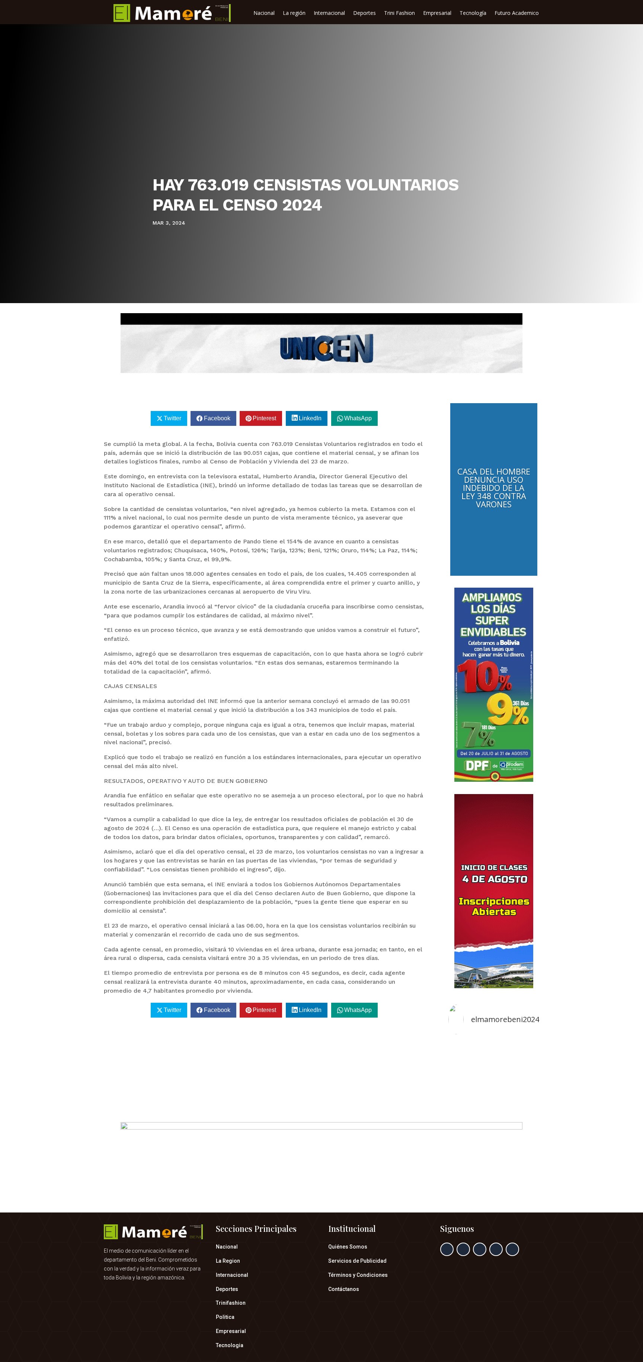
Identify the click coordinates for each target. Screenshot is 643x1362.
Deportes (364, 13)
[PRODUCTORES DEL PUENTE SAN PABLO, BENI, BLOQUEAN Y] (493, 1068)
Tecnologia (229, 1345)
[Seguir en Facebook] (447, 1249)
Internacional (329, 13)
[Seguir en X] (463, 1249)
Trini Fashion (399, 13)
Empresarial (437, 13)
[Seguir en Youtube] (512, 1249)
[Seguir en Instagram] (479, 1249)
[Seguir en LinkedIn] (496, 1249)
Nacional (264, 13)
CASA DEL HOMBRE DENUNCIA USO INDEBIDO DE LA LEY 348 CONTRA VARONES (493, 488)
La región (294, 13)
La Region (228, 1261)
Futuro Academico (517, 13)
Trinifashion (231, 1303)
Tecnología (473, 13)
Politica (225, 1317)
